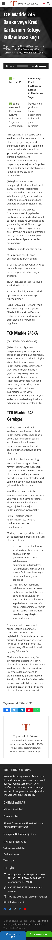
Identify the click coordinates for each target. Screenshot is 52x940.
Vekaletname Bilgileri (14, 848)
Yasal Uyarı (9, 860)
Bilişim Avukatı (11, 816)
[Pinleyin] (29, 710)
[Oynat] (7, 66)
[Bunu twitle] (14, 710)
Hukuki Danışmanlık (31, 46)
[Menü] (3, 3)
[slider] (43, 65)
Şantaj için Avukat (13, 809)
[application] (26, 66)
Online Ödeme (11, 854)
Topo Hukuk (10, 46)
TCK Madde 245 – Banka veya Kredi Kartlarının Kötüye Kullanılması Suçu (23, 51)
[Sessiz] (36, 66)
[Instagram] (15, 909)
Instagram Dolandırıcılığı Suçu (19, 834)
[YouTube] (25, 909)
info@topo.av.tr (16, 902)
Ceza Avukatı (36, 924)
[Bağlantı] (24, 3)
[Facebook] (4, 909)
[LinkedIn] (20, 909)
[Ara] (48, 3)
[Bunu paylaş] (6, 710)
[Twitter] (10, 909)
